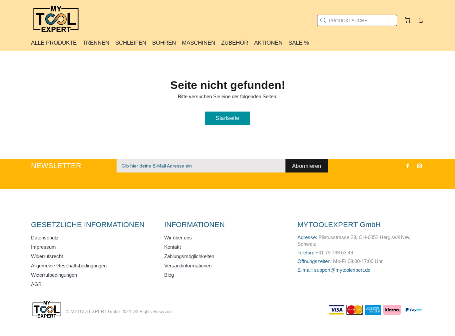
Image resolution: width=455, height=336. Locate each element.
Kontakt (172, 247)
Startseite (227, 118)
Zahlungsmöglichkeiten (189, 256)
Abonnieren (306, 166)
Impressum (43, 247)
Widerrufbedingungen (54, 275)
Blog (169, 275)
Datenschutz (45, 237)
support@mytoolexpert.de (342, 270)
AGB (36, 284)
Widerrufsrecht (47, 256)
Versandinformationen (188, 265)
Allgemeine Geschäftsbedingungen (69, 265)
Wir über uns (178, 237)
